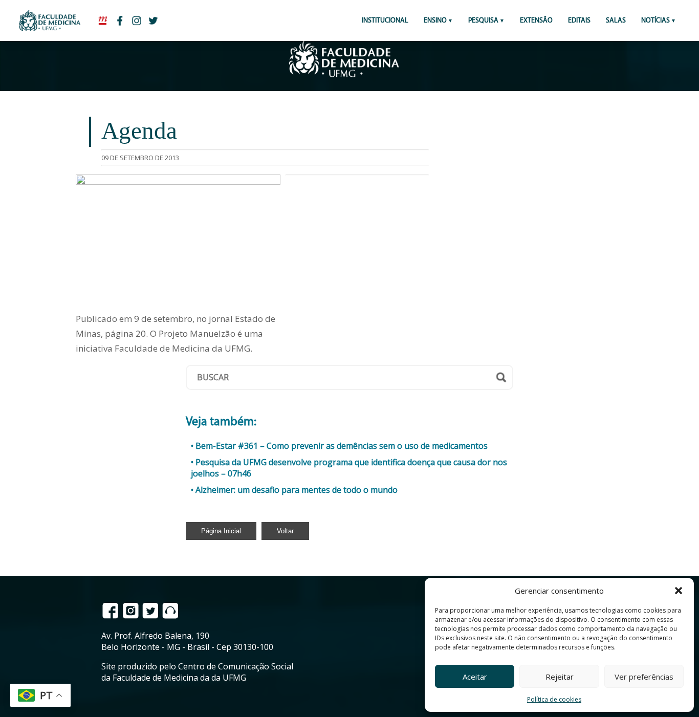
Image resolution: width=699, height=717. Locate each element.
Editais (579, 21)
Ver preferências (644, 676)
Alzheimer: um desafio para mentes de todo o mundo (296, 489)
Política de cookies (554, 699)
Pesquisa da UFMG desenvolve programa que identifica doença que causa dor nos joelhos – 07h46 (349, 468)
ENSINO (435, 21)
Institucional (385, 21)
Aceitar (475, 676)
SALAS (616, 21)
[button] (678, 590)
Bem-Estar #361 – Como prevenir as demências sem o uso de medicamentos (341, 445)
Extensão (536, 21)
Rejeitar (559, 676)
